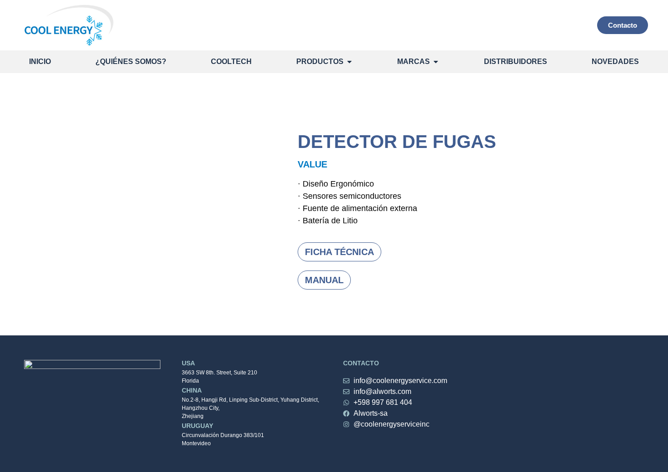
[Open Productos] (349, 61)
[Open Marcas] (435, 61)
